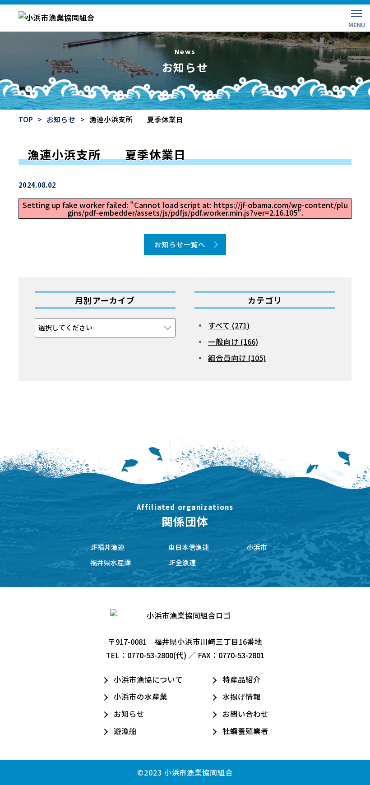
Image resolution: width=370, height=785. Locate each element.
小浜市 (257, 547)
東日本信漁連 (188, 547)
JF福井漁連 (107, 547)
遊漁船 (125, 730)
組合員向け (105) (237, 357)
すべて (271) (229, 325)
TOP (25, 119)
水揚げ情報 (241, 696)
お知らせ (60, 119)
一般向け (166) (233, 341)
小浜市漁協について (148, 679)
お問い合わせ (245, 713)
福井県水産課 (110, 562)
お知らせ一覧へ (179, 244)
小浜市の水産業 (140, 696)
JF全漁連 (182, 562)
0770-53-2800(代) (156, 655)
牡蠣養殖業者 (245, 730)
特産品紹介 (241, 679)
